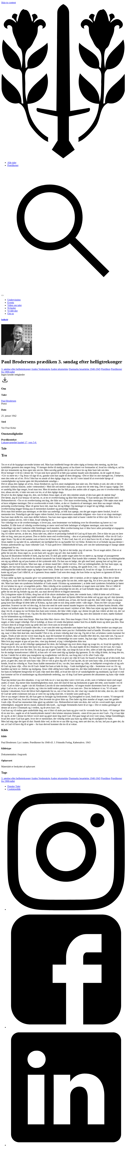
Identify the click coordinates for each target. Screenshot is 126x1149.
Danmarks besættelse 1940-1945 (84, 369)
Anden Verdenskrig (40, 369)
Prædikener (12, 165)
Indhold (4, 319)
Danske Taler (13, 786)
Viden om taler (14, 305)
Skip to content (8, 2)
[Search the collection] (63, 291)
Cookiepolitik (14, 789)
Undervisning (14, 299)
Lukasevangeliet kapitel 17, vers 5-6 (19, 442)
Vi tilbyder (12, 310)
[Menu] (2, 295)
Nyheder (11, 308)
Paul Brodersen (8, 401)
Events (10, 302)
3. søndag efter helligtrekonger (16, 369)
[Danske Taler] (63, 157)
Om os (10, 313)
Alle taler (11, 162)
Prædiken (105, 369)
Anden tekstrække (59, 369)
